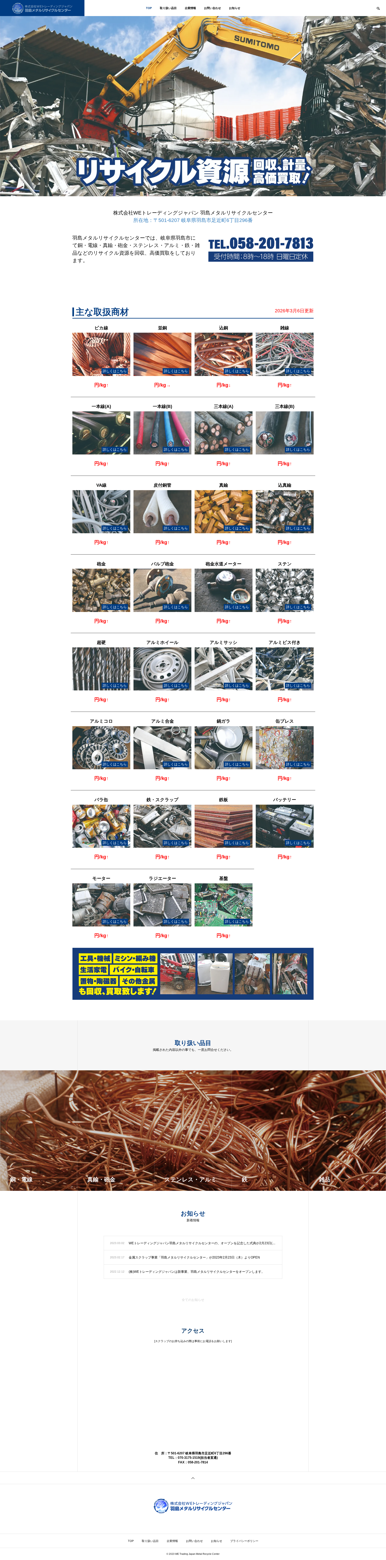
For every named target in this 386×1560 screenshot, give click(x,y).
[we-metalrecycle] (42, 8)
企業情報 (190, 8)
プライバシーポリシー (244, 1541)
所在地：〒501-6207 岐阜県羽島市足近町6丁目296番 (193, 220)
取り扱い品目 (168, 8)
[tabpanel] (193, 98)
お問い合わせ (212, 8)
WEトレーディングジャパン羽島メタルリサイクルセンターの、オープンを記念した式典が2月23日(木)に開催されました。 (202, 1243)
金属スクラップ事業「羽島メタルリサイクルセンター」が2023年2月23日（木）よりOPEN (194, 1257)
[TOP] (193, 1478)
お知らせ (234, 8)
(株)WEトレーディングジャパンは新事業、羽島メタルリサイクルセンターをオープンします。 (197, 1271)
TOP (149, 8)
